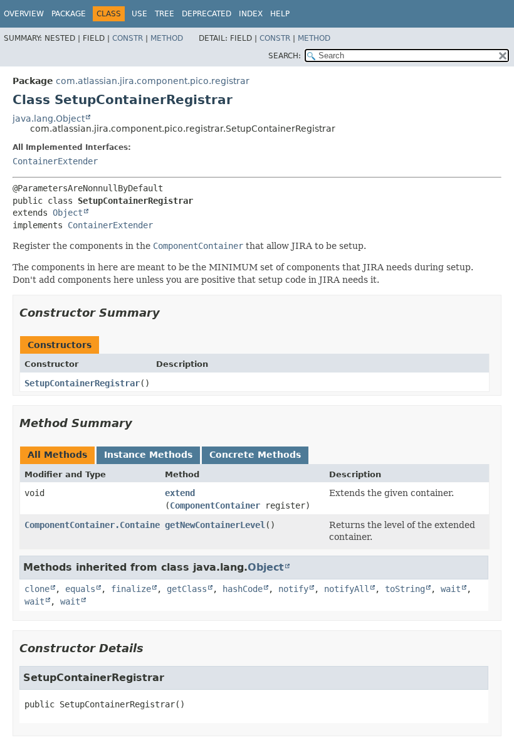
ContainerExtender (55, 161)
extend (180, 493)
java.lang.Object (49, 119)
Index (251, 13)
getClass (187, 589)
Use (139, 13)
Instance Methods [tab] (148, 455)
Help (280, 13)
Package (68, 13)
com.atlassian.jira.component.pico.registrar (152, 81)
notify (293, 589)
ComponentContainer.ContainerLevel (107, 525)
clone (37, 589)
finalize (131, 589)
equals (80, 589)
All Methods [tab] (57, 455)
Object (68, 213)
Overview (24, 13)
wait (451, 589)
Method (166, 38)
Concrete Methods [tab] (255, 455)
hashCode (243, 589)
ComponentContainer (215, 505)
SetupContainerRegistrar (82, 383)
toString (405, 589)
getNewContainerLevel (215, 525)
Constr (127, 38)
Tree (164, 13)
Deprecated (206, 13)
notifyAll (346, 589)
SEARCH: (284, 55)
